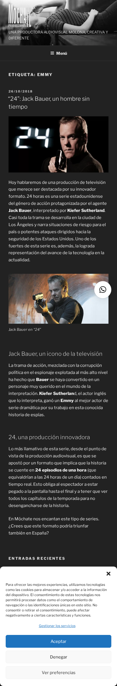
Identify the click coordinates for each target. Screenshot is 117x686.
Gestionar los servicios (57, 626)
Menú (61, 53)
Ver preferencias (59, 672)
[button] (108, 573)
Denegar (58, 657)
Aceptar (58, 641)
